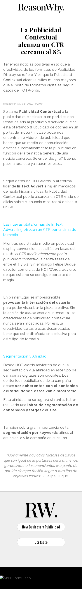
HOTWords (41, 181)
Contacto (41, 542)
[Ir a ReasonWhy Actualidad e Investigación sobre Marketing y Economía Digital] (41, 7)
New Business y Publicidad (41, 527)
